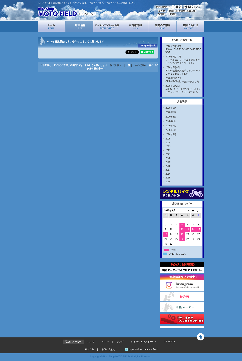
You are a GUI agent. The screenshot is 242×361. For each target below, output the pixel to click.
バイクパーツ (182, 319)
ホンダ (120, 341)
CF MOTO (169, 341)
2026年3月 (170, 130)
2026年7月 (170, 112)
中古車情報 (135, 26)
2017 (167, 170)
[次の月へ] (198, 210)
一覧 (128, 65)
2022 (167, 150)
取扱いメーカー (182, 307)
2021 (167, 154)
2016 (167, 173)
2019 (167, 162)
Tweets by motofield (171, 327)
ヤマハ (105, 341)
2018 (167, 166)
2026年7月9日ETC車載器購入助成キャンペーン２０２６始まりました (182, 70)
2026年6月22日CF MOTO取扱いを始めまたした (182, 80)
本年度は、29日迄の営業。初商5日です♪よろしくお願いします (75, 65)
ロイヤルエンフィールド (107, 26)
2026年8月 (170, 108)
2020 (167, 158)
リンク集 (89, 349)
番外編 (182, 296)
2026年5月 (170, 121)
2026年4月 (170, 125)
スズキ (91, 341)
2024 (167, 142)
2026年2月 (170, 134)
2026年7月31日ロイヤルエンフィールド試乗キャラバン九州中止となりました (182, 59)
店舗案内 (162, 26)
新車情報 (79, 26)
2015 (167, 177)
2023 (167, 146)
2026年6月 (170, 116)
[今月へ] (193, 210)
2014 (167, 181)
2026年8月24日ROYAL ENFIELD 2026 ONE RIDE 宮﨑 (183, 49)
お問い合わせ (190, 26)
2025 (167, 138)
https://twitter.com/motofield (143, 349)
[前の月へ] (187, 210)
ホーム (51, 26)
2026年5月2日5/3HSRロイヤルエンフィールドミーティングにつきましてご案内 (183, 89)
